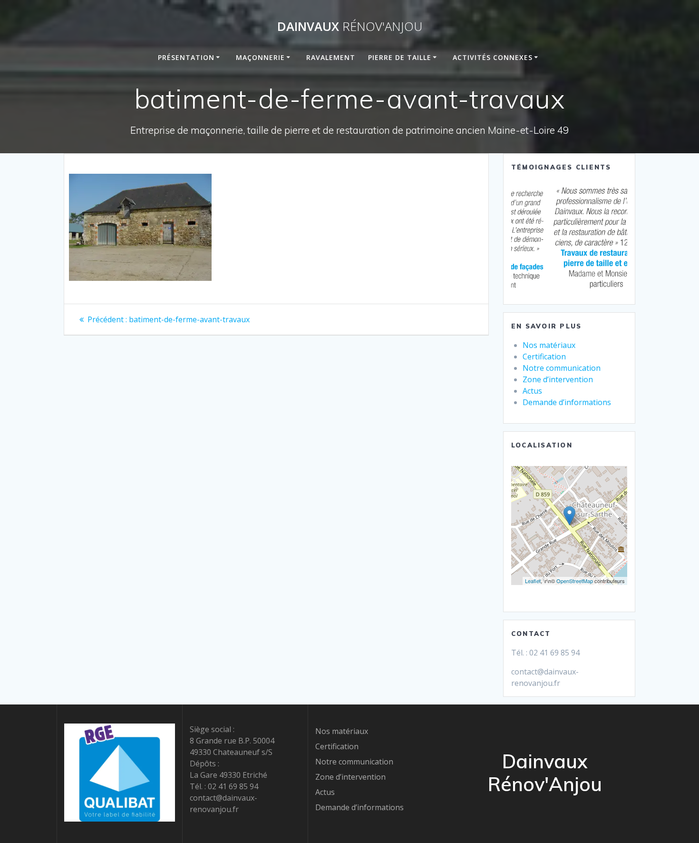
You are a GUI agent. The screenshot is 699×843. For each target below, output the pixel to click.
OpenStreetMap (574, 581)
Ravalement (330, 57)
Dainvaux (349, 26)
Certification (544, 356)
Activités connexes (493, 57)
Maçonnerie (260, 57)
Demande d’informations (567, 402)
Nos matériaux (549, 345)
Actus (532, 391)
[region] (569, 238)
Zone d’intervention (558, 379)
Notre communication (562, 368)
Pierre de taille (399, 57)
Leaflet (533, 581)
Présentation (186, 57)
